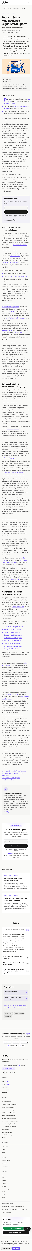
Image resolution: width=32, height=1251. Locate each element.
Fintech (12, 1206)
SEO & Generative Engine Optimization (10, 1121)
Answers (3, 1149)
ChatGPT (8, 1042)
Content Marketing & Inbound (8, 1123)
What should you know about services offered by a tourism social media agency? (13, 971)
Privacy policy (16, 1244)
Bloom (5, 1081)
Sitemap (3, 1194)
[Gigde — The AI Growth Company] (5, 2)
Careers (4, 1197)
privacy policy (21, 215)
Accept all (16, 1248)
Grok (23, 1045)
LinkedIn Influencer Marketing (8, 1115)
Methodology (4, 1177)
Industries (4, 1180)
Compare (4, 1186)
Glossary (3, 1152)
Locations (4, 1183)
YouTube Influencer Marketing (8, 1112)
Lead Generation (5, 1129)
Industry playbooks (6, 1166)
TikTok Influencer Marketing (8, 1110)
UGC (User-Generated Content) (9, 1118)
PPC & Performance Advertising (9, 1126)
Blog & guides (5, 1146)
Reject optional (6, 1248)
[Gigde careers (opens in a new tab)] (10, 1072)
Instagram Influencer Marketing (8, 1107)
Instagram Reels (8, 1016)
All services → (5, 1137)
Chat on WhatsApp (16, 1228)
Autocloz (5, 1084)
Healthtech (17, 1209)
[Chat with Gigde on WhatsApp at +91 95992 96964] (13, 1072)
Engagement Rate (8, 1013)
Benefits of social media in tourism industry (13, 84)
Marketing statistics (6, 1160)
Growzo (5, 1089)
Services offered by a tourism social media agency (15, 86)
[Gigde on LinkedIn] (3, 1072)
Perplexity (25, 1042)
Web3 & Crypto (5, 1209)
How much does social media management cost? (15, 1007)
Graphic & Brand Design (7, 1135)
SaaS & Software (5, 1206)
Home (3, 8)
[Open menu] (28, 2)
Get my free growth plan (15, 1232)
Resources (8, 8)
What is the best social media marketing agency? (15, 1005)
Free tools (4, 1157)
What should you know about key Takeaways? (12, 957)
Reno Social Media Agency (9, 780)
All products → (5, 1092)
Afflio (5, 1087)
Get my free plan (15, 212)
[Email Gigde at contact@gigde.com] (6, 1072)
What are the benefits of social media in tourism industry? (13, 963)
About (3, 1175)
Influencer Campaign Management (9, 1104)
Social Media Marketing (7, 1132)
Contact (3, 1191)
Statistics (4, 1155)
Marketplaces (24, 1209)
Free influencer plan (6, 1189)
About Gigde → (7, 812)
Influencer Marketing (6, 1101)
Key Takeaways (7, 81)
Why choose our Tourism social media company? (15, 88)
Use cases (4, 1163)
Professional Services (6, 1212)
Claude (16, 1042)
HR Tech (12, 1209)
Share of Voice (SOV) (19, 1013)
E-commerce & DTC (19, 1206)
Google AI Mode (13, 1045)
